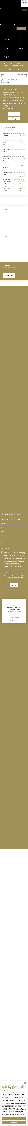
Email (2, 531)
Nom (2, 527)
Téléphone (4, 535)
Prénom (3, 523)
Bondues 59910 (14, 79)
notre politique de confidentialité (10, 1116)
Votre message (5, 548)
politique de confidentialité (14, 579)
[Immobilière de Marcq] (24, 3)
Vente (3, 79)
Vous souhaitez (4, 542)
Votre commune (5, 540)
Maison (7, 79)
